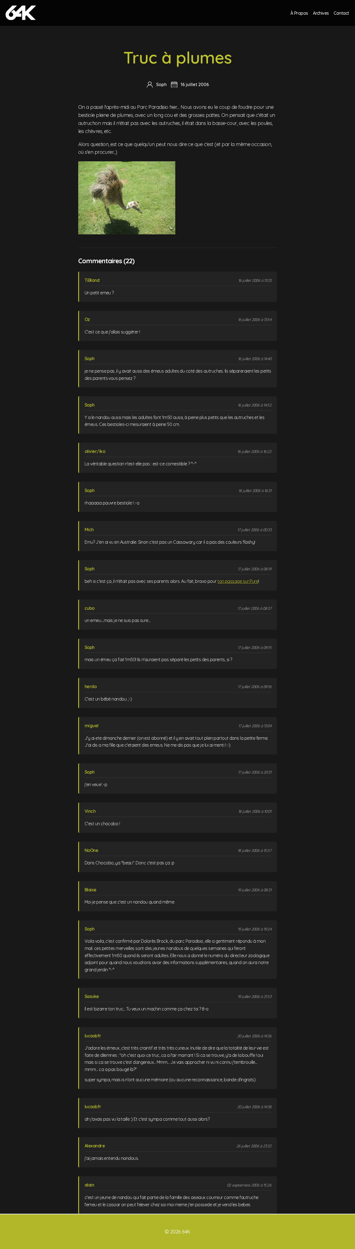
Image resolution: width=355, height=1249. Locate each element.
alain (89, 1185)
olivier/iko (95, 451)
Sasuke (92, 996)
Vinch (90, 811)
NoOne (91, 850)
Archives (321, 13)
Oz (87, 319)
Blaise (91, 889)
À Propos (299, 13)
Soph (90, 358)
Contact (341, 13)
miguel (91, 725)
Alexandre (95, 1145)
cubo (90, 608)
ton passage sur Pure (237, 581)
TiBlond (92, 280)
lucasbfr (93, 1036)
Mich (89, 529)
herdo (91, 686)
